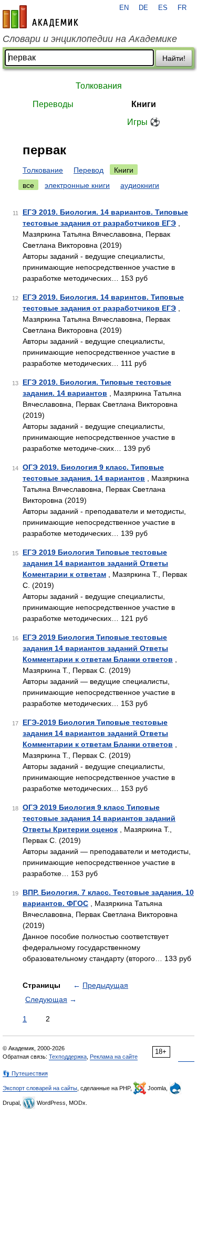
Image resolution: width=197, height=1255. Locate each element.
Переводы (53, 104)
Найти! (173, 58)
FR (182, 8)
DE (143, 8)
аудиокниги (139, 185)
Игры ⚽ (143, 122)
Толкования (99, 85)
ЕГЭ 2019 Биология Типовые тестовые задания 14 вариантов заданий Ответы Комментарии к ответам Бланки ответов (98, 648)
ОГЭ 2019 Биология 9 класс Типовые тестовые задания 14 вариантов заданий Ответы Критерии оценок (99, 818)
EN (124, 8)
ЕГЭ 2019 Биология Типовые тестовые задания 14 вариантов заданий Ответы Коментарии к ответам (95, 563)
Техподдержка (68, 1056)
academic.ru (40, 16)
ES (163, 8)
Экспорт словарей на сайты (40, 1088)
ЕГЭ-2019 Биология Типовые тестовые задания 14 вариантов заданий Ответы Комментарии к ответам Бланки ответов (98, 733)
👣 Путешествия (25, 1073)
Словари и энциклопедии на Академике (90, 39)
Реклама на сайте (114, 1056)
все (28, 185)
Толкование (43, 170)
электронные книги (77, 185)
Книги (143, 104)
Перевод (88, 170)
